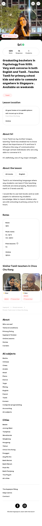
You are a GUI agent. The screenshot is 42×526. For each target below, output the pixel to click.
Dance (5, 380)
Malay (5, 387)
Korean (6, 401)
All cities (6, 478)
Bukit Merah (7, 464)
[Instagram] (24, 506)
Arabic (5, 369)
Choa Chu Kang (9, 450)
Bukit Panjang (8, 471)
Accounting (7, 408)
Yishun (5, 446)
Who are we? (8, 324)
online (8, 121)
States (5, 342)
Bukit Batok (7, 460)
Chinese (6, 362)
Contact (6, 496)
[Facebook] (17, 506)
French (5, 394)
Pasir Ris (6, 467)
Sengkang (7, 439)
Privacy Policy (8, 331)
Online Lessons (8, 338)
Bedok (5, 424)
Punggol (6, 453)
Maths (5, 358)
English (5, 390)
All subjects (7, 412)
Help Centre (7, 493)
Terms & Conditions (10, 328)
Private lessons (18, 307)
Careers (6, 346)
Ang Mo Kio (7, 457)
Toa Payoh (7, 475)
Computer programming (12, 405)
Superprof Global (9, 335)
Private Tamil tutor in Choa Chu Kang (15, 310)
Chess (5, 365)
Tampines (6, 432)
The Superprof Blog (10, 489)
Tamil (5, 398)
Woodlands (7, 435)
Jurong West (7, 428)
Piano (5, 376)
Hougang (6, 442)
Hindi (5, 372)
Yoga (5, 383)
